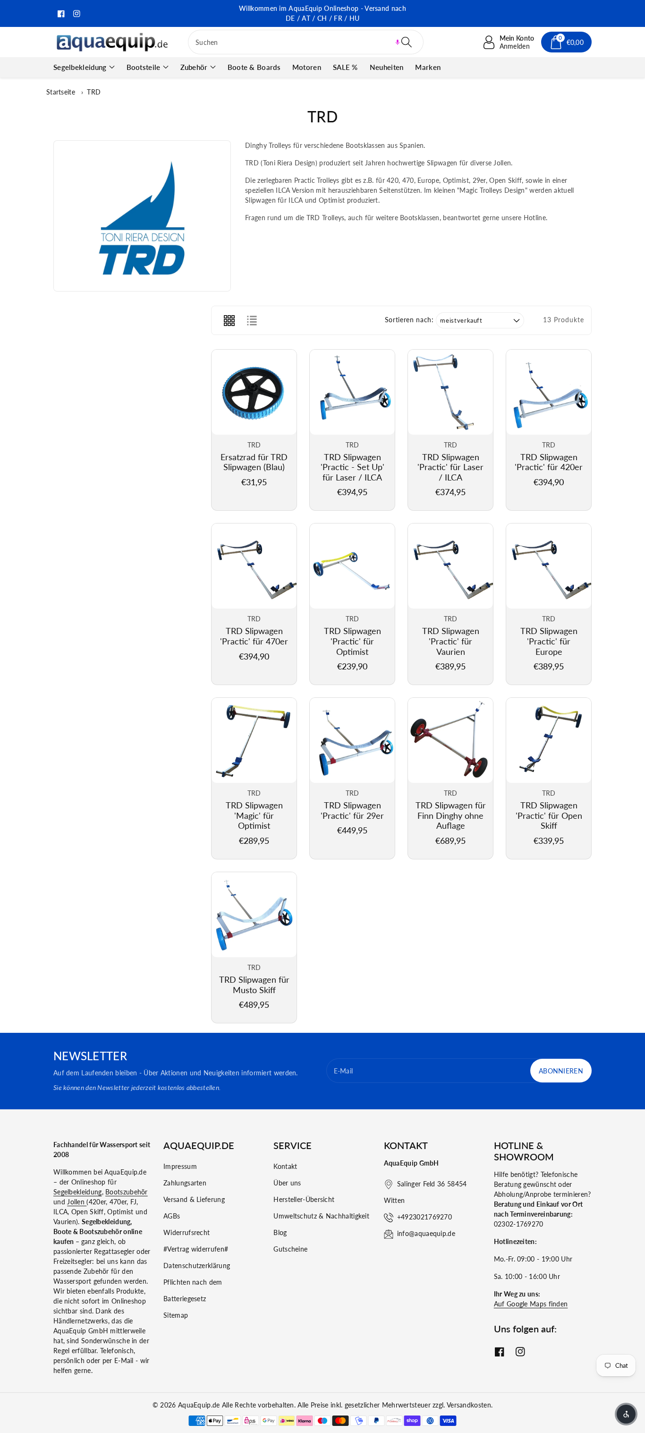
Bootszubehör (126, 1192)
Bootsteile (144, 67)
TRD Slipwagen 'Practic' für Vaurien (450, 641)
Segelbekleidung (80, 67)
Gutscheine (290, 1249)
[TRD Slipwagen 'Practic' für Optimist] (352, 566)
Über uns (287, 1183)
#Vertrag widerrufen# (195, 1249)
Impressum (180, 1166)
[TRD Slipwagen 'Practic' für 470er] (254, 566)
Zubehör (194, 67)
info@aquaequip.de (426, 1233)
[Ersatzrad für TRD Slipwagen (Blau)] (254, 392)
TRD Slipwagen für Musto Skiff (254, 984)
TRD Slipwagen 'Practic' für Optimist (352, 641)
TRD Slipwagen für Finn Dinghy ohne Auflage (451, 815)
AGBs (171, 1216)
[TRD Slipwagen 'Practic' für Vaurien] (450, 566)
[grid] (229, 320)
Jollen (76, 1202)
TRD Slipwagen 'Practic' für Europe (548, 641)
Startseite (60, 92)
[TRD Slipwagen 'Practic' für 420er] (548, 392)
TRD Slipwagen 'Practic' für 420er (549, 462)
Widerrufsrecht (186, 1232)
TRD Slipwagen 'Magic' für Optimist (254, 815)
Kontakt (285, 1166)
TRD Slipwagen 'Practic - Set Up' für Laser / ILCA (352, 467)
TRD (94, 92)
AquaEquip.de (199, 1405)
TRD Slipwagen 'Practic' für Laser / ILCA (450, 467)
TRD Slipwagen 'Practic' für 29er (352, 810)
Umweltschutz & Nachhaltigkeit (321, 1216)
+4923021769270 (424, 1217)
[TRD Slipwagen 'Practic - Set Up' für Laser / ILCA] (352, 392)
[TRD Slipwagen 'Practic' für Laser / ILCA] (450, 392)
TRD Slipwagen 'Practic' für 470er (254, 636)
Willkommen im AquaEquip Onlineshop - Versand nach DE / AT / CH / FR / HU (322, 13)
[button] (397, 42)
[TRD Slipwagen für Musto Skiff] (254, 914)
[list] (251, 320)
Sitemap (175, 1315)
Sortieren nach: (409, 320)
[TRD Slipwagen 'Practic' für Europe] (548, 566)
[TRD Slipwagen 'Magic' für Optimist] (254, 740)
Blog (280, 1232)
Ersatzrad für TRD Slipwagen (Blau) (254, 462)
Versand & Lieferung (194, 1199)
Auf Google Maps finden (531, 1304)
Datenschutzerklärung (196, 1265)
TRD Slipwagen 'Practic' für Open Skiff (549, 815)
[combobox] (305, 42)
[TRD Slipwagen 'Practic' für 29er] (352, 740)
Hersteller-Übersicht (303, 1199)
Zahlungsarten (184, 1183)
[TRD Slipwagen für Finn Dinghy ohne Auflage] (450, 740)
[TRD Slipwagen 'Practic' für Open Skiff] (548, 740)
